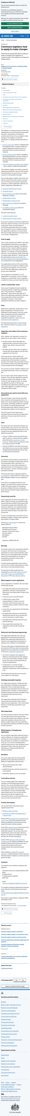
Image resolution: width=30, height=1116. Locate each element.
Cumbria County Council (10, 216)
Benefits (3, 1002)
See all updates (15, 75)
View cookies (15, 31)
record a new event (8, 145)
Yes (17, 980)
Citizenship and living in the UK (10, 1013)
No (24, 980)
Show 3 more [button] (4, 949)
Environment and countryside (9, 1031)
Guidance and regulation (8, 1061)
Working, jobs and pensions (9, 1045)
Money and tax (5, 1037)
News (3, 1058)
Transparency (5, 1069)
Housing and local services (9, 1034)
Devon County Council (9, 194)
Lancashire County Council (10, 207)
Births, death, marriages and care (11, 1005)
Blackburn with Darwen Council (12, 189)
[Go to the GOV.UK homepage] (7, 36)
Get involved (5, 1075)
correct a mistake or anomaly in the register (15, 164)
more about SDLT (11, 522)
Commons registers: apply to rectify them (12, 931)
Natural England (7, 68)
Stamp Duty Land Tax (8, 103)
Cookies (13, 1082)
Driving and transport (7, 1022)
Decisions (5, 118)
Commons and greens (11, 40)
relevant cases (12, 827)
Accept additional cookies (15, 23)
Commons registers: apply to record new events (13, 937)
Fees (4, 95)
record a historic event (9, 154)
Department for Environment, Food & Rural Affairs (14, 66)
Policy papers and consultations (10, 1067)
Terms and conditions (7, 1087)
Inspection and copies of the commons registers (15, 97)
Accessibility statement (8, 1084)
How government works (8, 1072)
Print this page (7, 126)
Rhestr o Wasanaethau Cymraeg (10, 1089)
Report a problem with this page (15, 986)
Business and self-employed (9, 1008)
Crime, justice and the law (8, 1016)
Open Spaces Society (18, 576)
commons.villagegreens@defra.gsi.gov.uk (14, 883)
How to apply (6, 90)
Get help (5, 105)
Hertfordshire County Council (11, 201)
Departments (5, 1055)
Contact (19, 1084)
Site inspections (7, 114)
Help (2, 1082)
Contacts (5, 123)
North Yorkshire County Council (12, 218)
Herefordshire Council (9, 198)
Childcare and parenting (8, 1010)
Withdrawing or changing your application (13, 116)
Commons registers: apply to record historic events (14, 934)
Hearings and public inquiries (10, 112)
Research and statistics (8, 1064)
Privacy (7, 1082)
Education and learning (8, 1025)
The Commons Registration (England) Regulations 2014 (14, 259)
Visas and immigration (7, 1042)
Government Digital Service (9, 1091)
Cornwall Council (8, 191)
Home (2, 40)
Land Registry (5, 475)
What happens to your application (11, 107)
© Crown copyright (15, 1112)
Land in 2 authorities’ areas (9, 92)
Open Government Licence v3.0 (10, 1098)
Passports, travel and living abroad (11, 1040)
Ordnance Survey (14, 448)
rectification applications (16, 652)
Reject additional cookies (15, 27)
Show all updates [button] (22, 905)
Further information (8, 121)
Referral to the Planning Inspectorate (12, 109)
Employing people (6, 1028)
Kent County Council (9, 203)
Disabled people (6, 1019)
